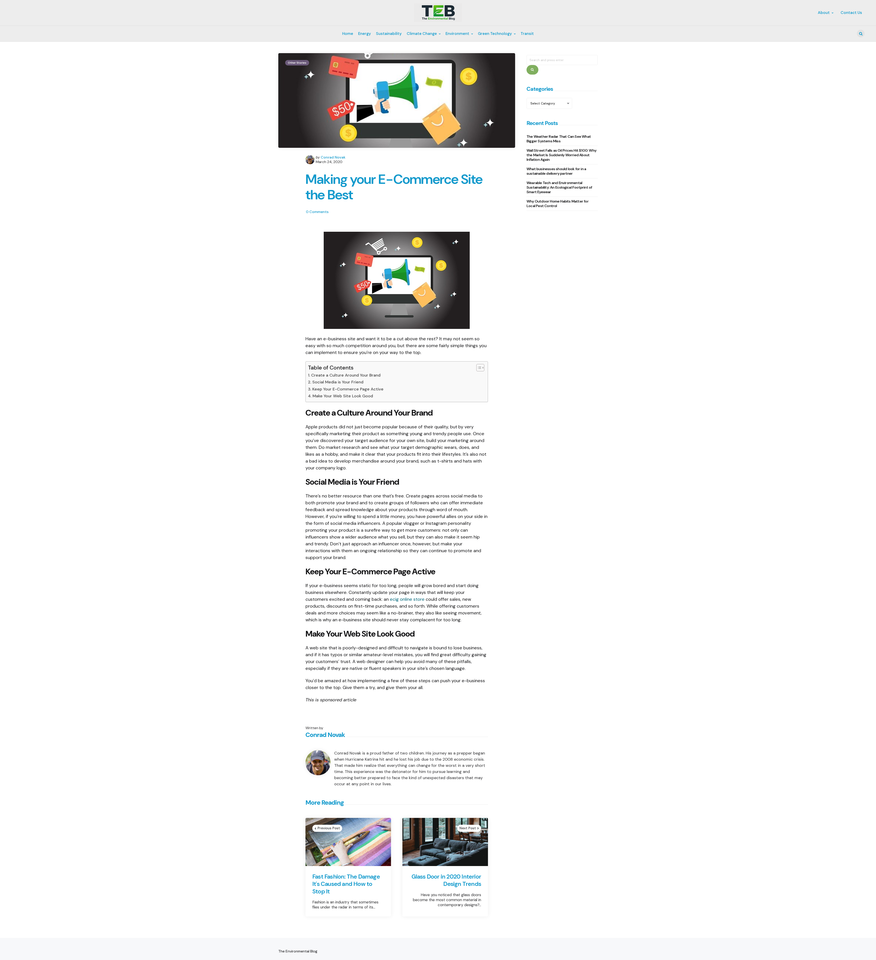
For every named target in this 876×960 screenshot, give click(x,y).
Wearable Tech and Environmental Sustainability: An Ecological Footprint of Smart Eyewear (559, 188)
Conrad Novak (333, 157)
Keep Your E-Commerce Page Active (347, 389)
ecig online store (407, 599)
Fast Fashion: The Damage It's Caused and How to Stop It (346, 884)
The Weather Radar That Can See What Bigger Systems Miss (559, 139)
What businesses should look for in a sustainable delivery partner (556, 171)
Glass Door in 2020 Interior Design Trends (446, 880)
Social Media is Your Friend (337, 382)
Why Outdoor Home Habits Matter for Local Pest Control (558, 203)
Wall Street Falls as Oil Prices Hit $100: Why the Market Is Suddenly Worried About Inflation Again (561, 155)
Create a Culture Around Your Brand (346, 375)
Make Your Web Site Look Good (343, 396)
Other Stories (297, 63)
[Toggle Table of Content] (478, 368)
